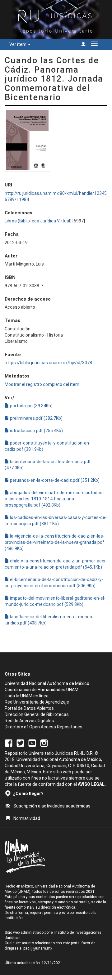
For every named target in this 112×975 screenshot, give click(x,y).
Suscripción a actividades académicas (52, 805)
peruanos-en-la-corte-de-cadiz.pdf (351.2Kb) (54, 480)
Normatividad (26, 818)
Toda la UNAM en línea (27, 695)
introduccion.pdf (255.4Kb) (36, 430)
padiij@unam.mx (37, 948)
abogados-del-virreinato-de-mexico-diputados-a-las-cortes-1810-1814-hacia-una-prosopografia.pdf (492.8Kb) (54, 499)
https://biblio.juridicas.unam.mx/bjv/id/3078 (48, 362)
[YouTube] (32, 742)
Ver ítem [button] (18, 44)
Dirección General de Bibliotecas (37, 714)
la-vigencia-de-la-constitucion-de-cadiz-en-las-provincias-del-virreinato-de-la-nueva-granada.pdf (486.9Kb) (55, 542)
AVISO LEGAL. (92, 784)
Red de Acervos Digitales (29, 720)
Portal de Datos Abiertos (29, 708)
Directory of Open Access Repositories (43, 726)
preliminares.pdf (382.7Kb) (36, 418)
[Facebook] (8, 742)
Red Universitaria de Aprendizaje (37, 702)
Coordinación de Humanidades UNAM (41, 689)
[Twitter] (20, 742)
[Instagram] (44, 742)
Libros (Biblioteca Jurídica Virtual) (38, 220)
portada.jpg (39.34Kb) (31, 405)
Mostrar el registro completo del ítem (42, 384)
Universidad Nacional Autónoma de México (47, 683)
